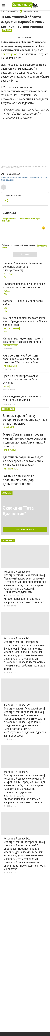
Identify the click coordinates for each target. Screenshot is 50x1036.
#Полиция (5, 178)
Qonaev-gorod (9, 54)
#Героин (44, 178)
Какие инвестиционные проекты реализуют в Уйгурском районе (23, 340)
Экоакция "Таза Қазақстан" (18, 511)
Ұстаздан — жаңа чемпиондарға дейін (23, 302)
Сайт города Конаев (10, 174)
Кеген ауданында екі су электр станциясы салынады (22, 398)
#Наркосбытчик (7, 180)
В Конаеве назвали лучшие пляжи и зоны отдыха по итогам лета (24, 285)
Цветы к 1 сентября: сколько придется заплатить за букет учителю (20, 379)
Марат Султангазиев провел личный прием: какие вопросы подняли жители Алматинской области (24, 440)
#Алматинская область (19, 178)
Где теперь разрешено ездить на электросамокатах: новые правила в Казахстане (23, 461)
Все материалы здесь (25, 529)
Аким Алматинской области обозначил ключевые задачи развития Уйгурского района (21, 359)
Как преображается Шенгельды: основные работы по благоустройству (23, 267)
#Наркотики (34, 178)
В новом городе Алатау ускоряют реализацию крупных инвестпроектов (25, 420)
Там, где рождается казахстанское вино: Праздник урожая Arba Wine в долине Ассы (25, 321)
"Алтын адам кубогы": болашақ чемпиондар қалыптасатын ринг (18, 480)
